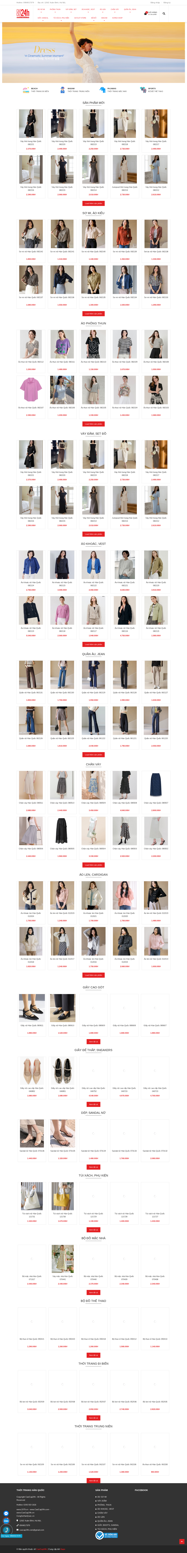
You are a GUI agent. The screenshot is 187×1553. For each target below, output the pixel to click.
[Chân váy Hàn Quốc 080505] (62, 831)
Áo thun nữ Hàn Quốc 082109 (125, 362)
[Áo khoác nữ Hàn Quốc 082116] (125, 610)
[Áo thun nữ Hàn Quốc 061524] (155, 1447)
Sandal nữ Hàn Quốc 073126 (155, 1151)
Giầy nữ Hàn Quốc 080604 (62, 1025)
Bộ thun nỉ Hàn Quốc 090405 (32, 1339)
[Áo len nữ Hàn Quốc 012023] (62, 895)
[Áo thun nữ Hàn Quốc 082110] (93, 344)
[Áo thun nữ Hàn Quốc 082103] (156, 390)
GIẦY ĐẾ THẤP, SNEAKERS (93, 1050)
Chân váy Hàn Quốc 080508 (125, 803)
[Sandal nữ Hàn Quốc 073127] (124, 1133)
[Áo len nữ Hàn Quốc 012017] (62, 941)
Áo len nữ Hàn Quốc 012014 (156, 959)
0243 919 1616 (30, 1505)
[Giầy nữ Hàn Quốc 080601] (155, 1008)
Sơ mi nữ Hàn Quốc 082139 (125, 251)
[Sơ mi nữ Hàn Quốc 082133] (156, 279)
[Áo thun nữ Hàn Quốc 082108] (156, 344)
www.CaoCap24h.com (39, 1509)
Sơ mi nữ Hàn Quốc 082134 (125, 297)
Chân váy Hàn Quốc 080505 (62, 849)
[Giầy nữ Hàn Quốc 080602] (124, 1008)
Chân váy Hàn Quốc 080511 (31, 803)
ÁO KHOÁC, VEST (93, 543)
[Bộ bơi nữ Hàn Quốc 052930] (124, 1384)
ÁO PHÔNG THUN (93, 323)
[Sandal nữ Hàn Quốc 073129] (63, 1133)
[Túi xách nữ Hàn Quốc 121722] (124, 1196)
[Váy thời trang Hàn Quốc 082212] (156, 169)
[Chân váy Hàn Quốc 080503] (125, 831)
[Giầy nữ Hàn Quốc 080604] (63, 1008)
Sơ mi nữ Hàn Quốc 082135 (94, 297)
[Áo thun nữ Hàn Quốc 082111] (62, 344)
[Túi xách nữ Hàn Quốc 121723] (93, 1196)
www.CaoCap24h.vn (25, 1513)
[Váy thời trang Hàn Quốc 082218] (125, 123)
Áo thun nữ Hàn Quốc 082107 (31, 408)
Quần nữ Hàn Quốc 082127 (156, 692)
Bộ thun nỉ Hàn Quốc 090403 (63, 1339)
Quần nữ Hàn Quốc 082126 (31, 738)
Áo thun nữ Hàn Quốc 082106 (62, 408)
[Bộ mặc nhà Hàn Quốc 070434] (93, 1259)
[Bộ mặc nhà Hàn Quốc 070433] (124, 1259)
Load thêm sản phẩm (93, 203)
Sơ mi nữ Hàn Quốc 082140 (94, 251)
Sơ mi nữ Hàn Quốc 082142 (31, 251)
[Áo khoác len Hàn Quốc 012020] (125, 895)
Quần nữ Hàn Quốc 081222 (93, 738)
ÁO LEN (101, 1517)
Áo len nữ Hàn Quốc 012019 (156, 913)
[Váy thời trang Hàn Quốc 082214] (93, 169)
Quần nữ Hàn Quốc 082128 (124, 692)
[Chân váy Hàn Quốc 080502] (156, 831)
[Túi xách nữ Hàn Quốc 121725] (32, 1196)
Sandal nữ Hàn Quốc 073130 (32, 1151)
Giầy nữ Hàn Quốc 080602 (124, 1025)
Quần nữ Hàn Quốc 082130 (62, 692)
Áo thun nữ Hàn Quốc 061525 (124, 1464)
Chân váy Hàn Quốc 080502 (156, 849)
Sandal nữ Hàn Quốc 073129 (62, 1151)
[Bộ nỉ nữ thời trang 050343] (124, 1322)
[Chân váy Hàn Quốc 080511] (31, 785)
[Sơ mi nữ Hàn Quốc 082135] (93, 279)
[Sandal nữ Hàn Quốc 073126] (155, 1133)
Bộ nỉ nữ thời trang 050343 (124, 1339)
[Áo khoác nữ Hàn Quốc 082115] (156, 610)
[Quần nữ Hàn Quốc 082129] (93, 675)
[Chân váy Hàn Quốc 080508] (125, 785)
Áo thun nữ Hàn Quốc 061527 (62, 1464)
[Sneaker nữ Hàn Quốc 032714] (32, 1071)
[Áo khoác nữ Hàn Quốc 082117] (93, 610)
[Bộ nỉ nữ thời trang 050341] (155, 1322)
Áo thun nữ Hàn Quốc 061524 (155, 1464)
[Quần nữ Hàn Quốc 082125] (62, 720)
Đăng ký (167, 3)
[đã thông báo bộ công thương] (106, 1535)
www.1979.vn (22, 1509)
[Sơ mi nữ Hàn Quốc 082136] (62, 279)
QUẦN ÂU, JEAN (93, 654)
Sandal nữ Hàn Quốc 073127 (124, 1151)
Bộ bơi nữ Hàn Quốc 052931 (93, 1402)
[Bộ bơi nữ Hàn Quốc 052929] (155, 1384)
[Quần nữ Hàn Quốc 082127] (156, 675)
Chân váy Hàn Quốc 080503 (125, 849)
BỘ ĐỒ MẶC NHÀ (94, 1238)
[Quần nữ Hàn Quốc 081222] (93, 720)
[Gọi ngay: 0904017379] (7, 1545)
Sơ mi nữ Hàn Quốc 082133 (156, 297)
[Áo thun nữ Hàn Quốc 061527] (63, 1447)
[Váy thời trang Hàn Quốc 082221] (31, 123)
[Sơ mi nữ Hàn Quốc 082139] (125, 234)
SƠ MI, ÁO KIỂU (93, 213)
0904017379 (28, 3)
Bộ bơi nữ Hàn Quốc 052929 (155, 1402)
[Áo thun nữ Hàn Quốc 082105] (93, 390)
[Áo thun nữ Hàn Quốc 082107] (31, 390)
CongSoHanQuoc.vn (25, 1516)
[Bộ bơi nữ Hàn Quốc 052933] (32, 1384)
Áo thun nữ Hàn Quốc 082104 (125, 408)
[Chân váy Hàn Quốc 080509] (93, 785)
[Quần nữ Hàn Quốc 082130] (62, 675)
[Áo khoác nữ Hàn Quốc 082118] (62, 610)
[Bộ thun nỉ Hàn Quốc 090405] (32, 1322)
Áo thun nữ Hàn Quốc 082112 (31, 362)
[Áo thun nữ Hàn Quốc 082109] (125, 344)
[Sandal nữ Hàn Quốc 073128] (93, 1133)
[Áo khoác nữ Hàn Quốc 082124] (31, 565)
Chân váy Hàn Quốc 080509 (93, 803)
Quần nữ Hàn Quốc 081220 (156, 738)
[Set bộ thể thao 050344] (93, 1322)
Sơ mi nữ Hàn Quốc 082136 (62, 297)
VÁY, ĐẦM (102, 1501)
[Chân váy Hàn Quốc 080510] (62, 785)
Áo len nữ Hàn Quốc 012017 (62, 959)
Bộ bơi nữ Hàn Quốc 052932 (63, 1402)
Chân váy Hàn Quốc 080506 (31, 849)
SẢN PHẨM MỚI (94, 102)
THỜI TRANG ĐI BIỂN (93, 1363)
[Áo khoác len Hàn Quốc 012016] (93, 941)
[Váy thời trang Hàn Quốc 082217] (156, 123)
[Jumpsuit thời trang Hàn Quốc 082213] (125, 169)
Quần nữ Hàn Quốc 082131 (31, 692)
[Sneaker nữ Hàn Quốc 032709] (155, 1071)
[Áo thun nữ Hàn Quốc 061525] (124, 1447)
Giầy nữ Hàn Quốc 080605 (31, 1025)
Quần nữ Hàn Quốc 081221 (124, 738)
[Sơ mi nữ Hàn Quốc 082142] (31, 234)
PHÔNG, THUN (104, 1505)
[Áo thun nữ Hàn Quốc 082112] (31, 344)
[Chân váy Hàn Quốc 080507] (156, 785)
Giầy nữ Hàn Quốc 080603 (93, 1025)
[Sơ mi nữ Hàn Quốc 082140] (93, 234)
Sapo (63, 1549)
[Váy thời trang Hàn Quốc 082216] (31, 169)
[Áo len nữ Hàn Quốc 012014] (156, 941)
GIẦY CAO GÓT (93, 987)
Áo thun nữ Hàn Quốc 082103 (156, 408)
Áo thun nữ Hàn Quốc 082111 (62, 362)
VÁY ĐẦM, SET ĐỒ (93, 433)
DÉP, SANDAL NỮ (93, 1112)
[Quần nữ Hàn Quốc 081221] (125, 720)
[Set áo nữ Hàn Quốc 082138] (156, 234)
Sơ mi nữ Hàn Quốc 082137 (31, 297)
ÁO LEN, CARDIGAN (93, 874)
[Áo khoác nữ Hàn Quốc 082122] (93, 565)
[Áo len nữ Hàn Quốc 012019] (156, 895)
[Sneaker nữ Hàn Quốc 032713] (63, 1071)
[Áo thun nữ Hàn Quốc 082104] (125, 390)
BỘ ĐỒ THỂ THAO (93, 1301)
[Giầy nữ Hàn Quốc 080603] (93, 1008)
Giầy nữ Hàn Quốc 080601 (155, 1025)
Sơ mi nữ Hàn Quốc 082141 (62, 251)
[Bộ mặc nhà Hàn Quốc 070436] (32, 1259)
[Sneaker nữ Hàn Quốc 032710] (124, 1071)
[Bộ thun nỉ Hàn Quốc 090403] (63, 1322)
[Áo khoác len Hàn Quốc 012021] (93, 895)
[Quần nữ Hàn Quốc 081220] (156, 720)
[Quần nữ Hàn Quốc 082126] (31, 720)
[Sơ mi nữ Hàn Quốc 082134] (125, 279)
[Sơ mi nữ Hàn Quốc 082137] (31, 279)
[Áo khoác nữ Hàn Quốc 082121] (125, 565)
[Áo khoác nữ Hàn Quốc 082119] (31, 610)
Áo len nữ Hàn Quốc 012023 (62, 913)
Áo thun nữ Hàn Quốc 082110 (93, 362)
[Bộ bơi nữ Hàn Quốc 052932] (63, 1384)
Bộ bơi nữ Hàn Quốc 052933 (32, 1402)
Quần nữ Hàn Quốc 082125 (62, 738)
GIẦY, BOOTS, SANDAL (108, 1525)
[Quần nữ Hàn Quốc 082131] (31, 675)
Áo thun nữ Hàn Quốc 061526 (93, 1464)
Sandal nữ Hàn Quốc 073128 (93, 1151)
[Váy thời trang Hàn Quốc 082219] (93, 123)
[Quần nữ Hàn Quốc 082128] (125, 675)
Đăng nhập (155, 3)
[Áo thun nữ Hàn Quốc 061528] (32, 1447)
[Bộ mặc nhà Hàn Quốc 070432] (155, 1259)
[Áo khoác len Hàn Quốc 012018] (31, 941)
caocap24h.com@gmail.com (31, 1530)
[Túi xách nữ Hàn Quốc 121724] (63, 1196)
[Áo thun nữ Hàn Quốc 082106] (62, 390)
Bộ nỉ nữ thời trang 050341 (155, 1339)
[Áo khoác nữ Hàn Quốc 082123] (62, 565)
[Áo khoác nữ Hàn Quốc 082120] (156, 565)
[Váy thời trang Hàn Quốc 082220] (62, 123)
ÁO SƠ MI (102, 1497)
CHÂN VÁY (93, 764)
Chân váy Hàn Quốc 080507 (156, 803)
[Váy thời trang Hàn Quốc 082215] (62, 169)
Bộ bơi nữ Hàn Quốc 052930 (124, 1402)
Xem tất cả (93, 1042)
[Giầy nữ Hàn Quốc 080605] (32, 1008)
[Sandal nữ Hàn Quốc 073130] (32, 1133)
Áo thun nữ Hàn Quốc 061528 (32, 1464)
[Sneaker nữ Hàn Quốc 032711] (93, 1071)
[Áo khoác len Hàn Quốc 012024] (31, 895)
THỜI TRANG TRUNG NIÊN (94, 1426)
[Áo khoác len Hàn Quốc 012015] (125, 941)
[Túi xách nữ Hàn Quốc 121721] (155, 1196)
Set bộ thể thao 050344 (93, 1339)
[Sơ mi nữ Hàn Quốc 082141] (62, 234)
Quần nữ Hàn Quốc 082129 (93, 692)
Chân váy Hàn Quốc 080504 (93, 849)
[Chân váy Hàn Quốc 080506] (31, 831)
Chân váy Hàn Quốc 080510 (62, 803)
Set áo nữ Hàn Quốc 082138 (156, 251)
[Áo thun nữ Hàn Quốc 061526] (93, 1447)
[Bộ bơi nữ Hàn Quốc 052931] (93, 1384)
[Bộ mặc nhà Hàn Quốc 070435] (63, 1259)
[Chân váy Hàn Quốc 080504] (93, 831)
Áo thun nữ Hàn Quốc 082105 (93, 408)
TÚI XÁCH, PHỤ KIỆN (93, 1175)
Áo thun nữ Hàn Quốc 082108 (156, 362)
